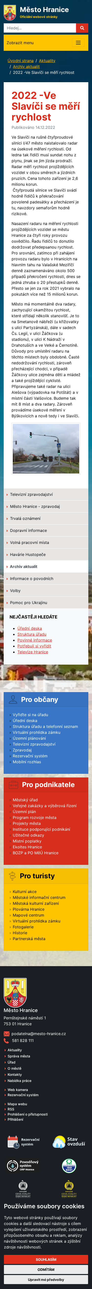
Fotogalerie (23, 926)
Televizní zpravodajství (31, 494)
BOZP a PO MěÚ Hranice (35, 852)
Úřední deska (29, 628)
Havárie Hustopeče (27, 554)
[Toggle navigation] (78, 43)
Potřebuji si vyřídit (34, 646)
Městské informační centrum (39, 897)
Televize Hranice (32, 651)
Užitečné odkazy (28, 835)
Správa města (19, 1056)
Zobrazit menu (20, 42)
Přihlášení (15, 1119)
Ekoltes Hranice (27, 846)
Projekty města (27, 823)
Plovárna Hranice (28, 909)
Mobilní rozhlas (27, 761)
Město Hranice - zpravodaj (34, 506)
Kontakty (15, 1074)
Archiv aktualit (26, 66)
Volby (15, 590)
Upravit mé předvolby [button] (46, 1279)
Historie (20, 932)
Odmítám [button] (46, 1269)
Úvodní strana (21, 60)
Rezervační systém (30, 755)
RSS (11, 1109)
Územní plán (24, 811)
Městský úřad (25, 799)
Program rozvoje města (34, 817)
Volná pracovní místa (29, 542)
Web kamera (18, 1090)
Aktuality (47, 60)
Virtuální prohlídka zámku (36, 732)
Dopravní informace (28, 530)
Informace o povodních (31, 578)
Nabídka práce (19, 1081)
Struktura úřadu (31, 634)
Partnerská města (29, 938)
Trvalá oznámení (24, 518)
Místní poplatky (27, 841)
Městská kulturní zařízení (36, 903)
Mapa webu (17, 1104)
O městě (14, 1068)
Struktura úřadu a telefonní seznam (45, 726)
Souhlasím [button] (46, 1259)
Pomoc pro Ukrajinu (28, 602)
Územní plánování (29, 738)
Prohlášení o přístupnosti (28, 1114)
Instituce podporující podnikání (41, 829)
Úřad (11, 1062)
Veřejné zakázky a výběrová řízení (45, 805)
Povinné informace (34, 640)
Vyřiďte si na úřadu (30, 714)
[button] (82, 28)
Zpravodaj (22, 750)
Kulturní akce (25, 891)
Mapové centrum (28, 915)
